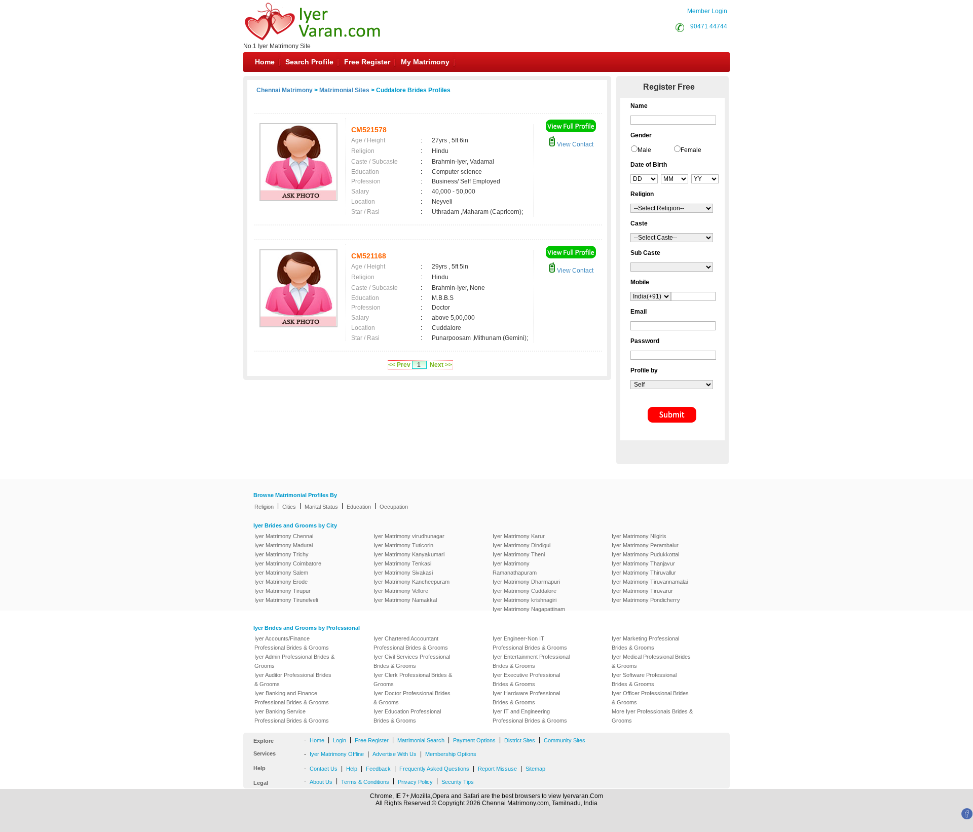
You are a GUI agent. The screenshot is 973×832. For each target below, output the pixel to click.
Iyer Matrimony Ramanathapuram (515, 568)
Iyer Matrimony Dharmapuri (526, 582)
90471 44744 (708, 26)
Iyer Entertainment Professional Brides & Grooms (531, 661)
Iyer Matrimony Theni (519, 554)
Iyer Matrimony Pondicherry (646, 600)
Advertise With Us (394, 754)
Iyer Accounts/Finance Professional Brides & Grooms (291, 643)
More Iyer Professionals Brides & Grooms (652, 716)
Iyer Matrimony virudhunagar (408, 536)
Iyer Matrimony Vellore (400, 591)
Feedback (378, 769)
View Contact (574, 144)
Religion (264, 507)
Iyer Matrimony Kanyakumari (408, 554)
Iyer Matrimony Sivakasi (403, 573)
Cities (289, 507)
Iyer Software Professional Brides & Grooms (644, 679)
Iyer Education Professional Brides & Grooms (407, 716)
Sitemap (535, 769)
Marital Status (321, 507)
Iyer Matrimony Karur (519, 536)
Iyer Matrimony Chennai (283, 536)
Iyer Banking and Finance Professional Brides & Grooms (291, 697)
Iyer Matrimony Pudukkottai (645, 554)
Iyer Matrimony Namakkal (405, 600)
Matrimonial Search (420, 740)
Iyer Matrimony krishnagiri (524, 600)
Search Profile (309, 62)
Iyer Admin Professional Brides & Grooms (294, 661)
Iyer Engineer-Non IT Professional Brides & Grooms (530, 643)
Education (359, 507)
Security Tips (457, 782)
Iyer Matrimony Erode (281, 582)
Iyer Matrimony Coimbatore (287, 563)
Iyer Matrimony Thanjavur (643, 563)
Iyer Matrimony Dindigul (521, 545)
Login (339, 740)
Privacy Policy (415, 782)
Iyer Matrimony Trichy (281, 554)
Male (644, 150)
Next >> (441, 364)
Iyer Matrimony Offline (337, 754)
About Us (321, 782)
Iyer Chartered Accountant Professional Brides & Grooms (410, 643)
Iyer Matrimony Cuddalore (524, 591)
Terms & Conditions (365, 782)
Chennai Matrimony (284, 90)
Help (351, 769)
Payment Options (474, 740)
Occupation (394, 507)
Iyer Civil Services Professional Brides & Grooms (411, 661)
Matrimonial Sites (344, 90)
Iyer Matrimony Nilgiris (639, 536)
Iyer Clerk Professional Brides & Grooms (412, 679)
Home (265, 62)
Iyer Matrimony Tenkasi (402, 563)
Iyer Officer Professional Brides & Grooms (650, 697)
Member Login (707, 11)
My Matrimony (425, 62)
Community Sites (564, 740)
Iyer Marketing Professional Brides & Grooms (645, 643)
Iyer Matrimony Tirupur (282, 591)
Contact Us (324, 769)
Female (691, 150)
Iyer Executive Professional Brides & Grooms (526, 679)
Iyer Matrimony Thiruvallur (644, 573)
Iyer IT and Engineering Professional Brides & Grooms (530, 716)
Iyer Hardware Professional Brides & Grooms (526, 697)
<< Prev (399, 364)
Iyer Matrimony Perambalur (645, 545)
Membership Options (450, 754)
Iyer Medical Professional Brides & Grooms (651, 661)
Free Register (367, 62)
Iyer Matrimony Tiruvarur (642, 591)
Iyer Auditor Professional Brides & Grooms (292, 679)
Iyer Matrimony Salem (281, 573)
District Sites (519, 740)
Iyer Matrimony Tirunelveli (286, 600)
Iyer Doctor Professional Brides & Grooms (412, 697)
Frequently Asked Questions (434, 769)
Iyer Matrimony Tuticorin (403, 545)
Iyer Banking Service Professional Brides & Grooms (291, 716)
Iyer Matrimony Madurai (283, 545)
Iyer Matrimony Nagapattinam (529, 609)
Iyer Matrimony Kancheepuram (411, 582)
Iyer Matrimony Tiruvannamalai (650, 582)
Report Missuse (497, 769)
